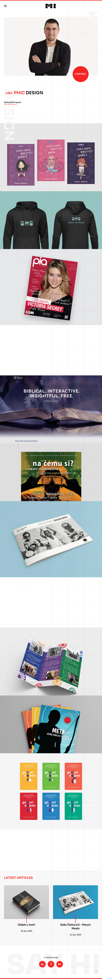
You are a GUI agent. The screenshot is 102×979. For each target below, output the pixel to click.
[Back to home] (51, 6)
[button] (5, 6)
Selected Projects (12, 102)
